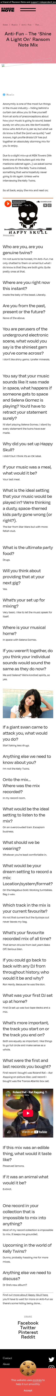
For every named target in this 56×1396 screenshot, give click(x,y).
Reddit (28, 1337)
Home (5, 25)
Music (15, 25)
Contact (7, 1358)
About (6, 1364)
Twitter (28, 1327)
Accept (28, 1390)
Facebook (28, 1323)
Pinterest (28, 1332)
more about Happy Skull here (30, 1295)
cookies (37, 1380)
